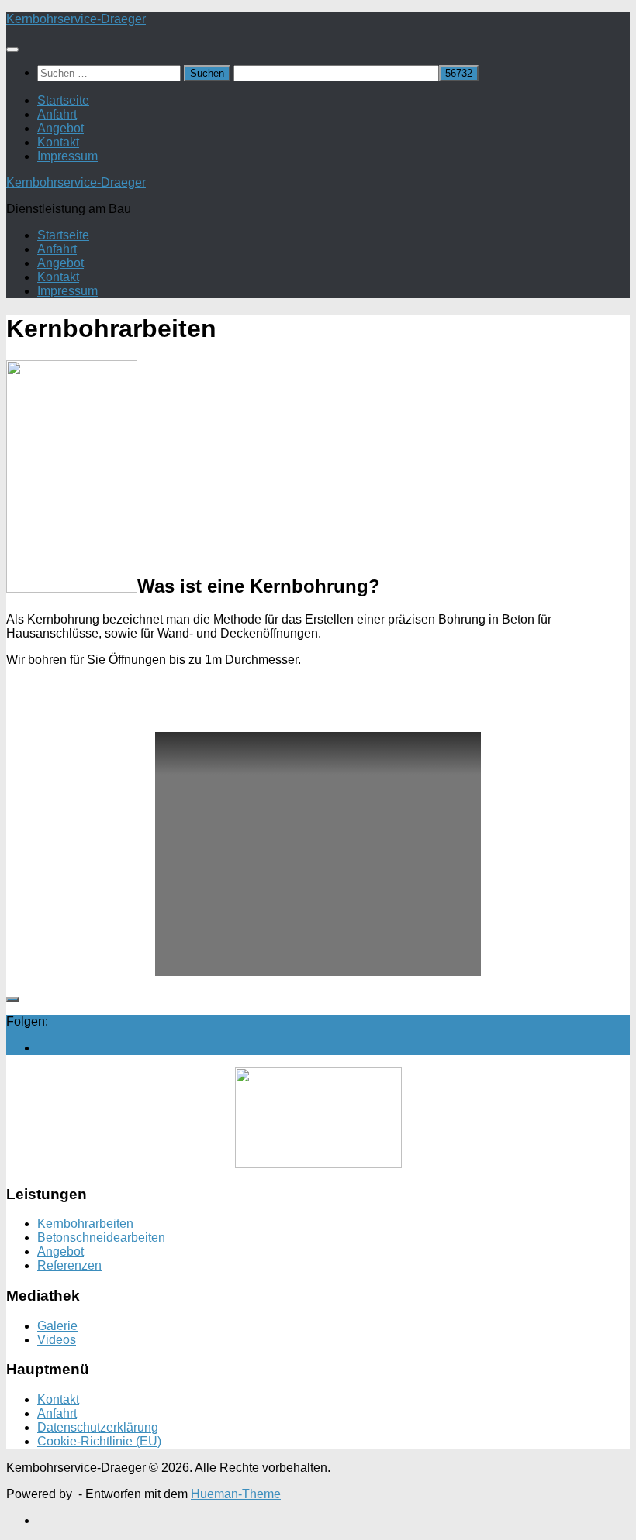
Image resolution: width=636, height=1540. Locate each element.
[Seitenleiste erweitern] (12, 999)
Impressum (67, 156)
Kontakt (58, 142)
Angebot (60, 128)
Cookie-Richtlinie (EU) (99, 1441)
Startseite (63, 100)
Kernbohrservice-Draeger (76, 19)
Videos (56, 1339)
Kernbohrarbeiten (85, 1223)
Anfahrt (57, 114)
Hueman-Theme (236, 1493)
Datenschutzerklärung (97, 1427)
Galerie (57, 1325)
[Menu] (12, 49)
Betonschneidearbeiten (101, 1237)
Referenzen (69, 1265)
